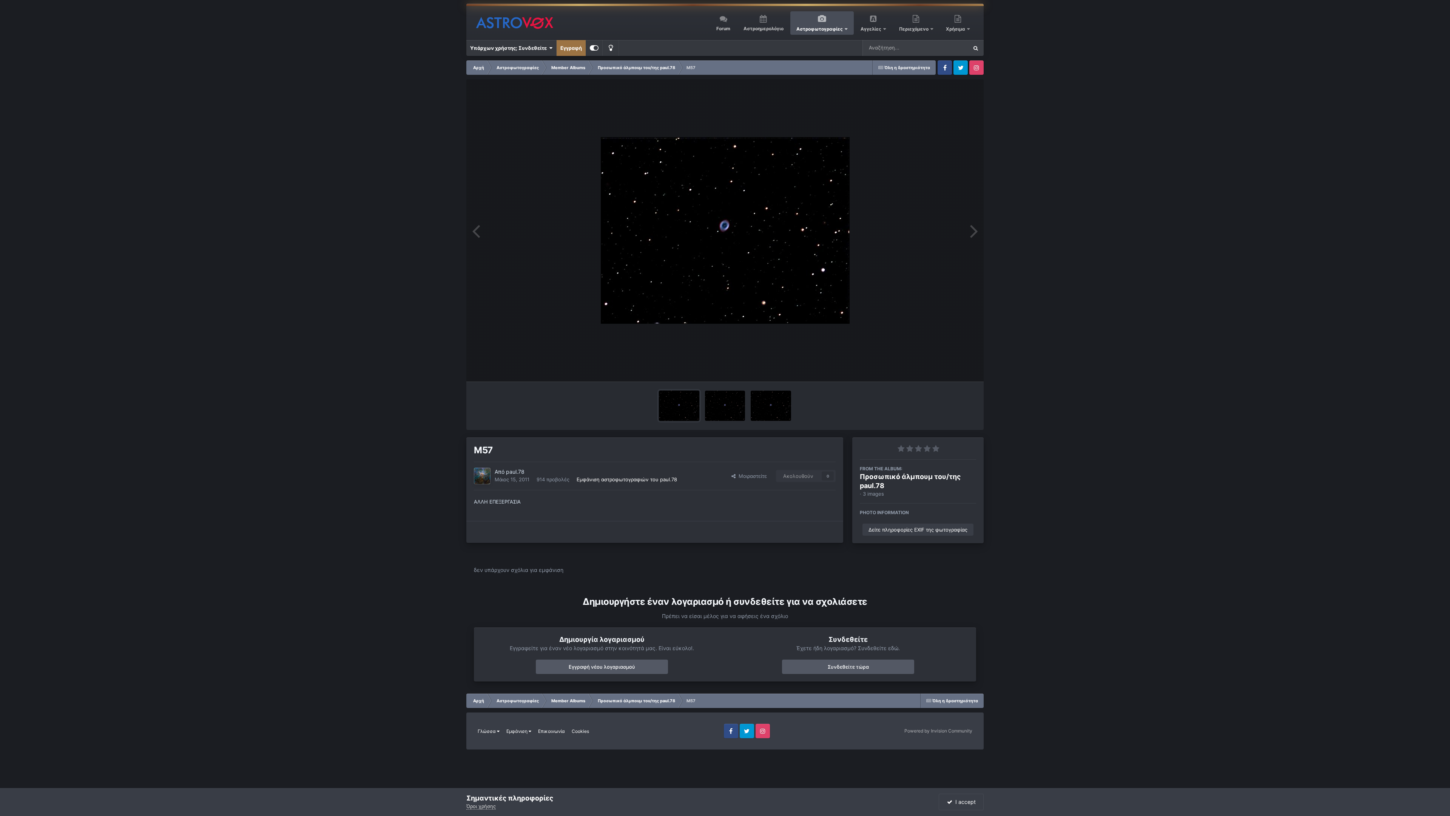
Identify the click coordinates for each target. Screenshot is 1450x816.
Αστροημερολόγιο (764, 28)
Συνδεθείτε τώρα (848, 667)
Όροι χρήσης (481, 806)
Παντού (949, 48)
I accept (964, 802)
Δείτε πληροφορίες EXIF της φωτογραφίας (917, 530)
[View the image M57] (725, 406)
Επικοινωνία (551, 731)
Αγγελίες (871, 29)
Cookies (580, 731)
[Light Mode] (611, 48)
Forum (723, 28)
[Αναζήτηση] (976, 48)
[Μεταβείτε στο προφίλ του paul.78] (482, 476)
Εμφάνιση (517, 731)
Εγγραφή (571, 48)
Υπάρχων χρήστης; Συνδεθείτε (509, 48)
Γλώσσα (487, 731)
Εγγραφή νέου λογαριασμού (602, 667)
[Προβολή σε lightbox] (725, 230)
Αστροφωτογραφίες (819, 29)
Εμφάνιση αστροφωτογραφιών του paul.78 (627, 479)
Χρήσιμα (956, 29)
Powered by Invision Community (938, 731)
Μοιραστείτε (751, 476)
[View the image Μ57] (679, 406)
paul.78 (515, 471)
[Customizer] (594, 48)
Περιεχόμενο (914, 29)
